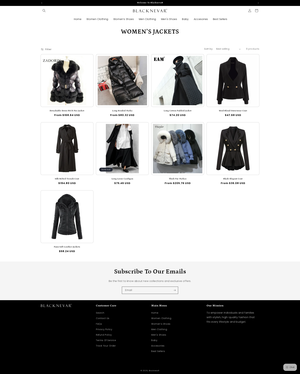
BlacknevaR (154, 370)
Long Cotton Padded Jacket (178, 111)
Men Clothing (159, 329)
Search (100, 312)
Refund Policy (104, 334)
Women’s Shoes (160, 323)
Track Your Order (106, 345)
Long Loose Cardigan (122, 179)
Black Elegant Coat (233, 179)
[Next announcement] (258, 3)
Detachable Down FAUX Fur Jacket (67, 111)
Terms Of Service (106, 340)
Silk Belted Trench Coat (67, 179)
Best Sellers (158, 351)
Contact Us (102, 318)
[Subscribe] (174, 290)
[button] (44, 10)
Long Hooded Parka (122, 111)
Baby (154, 340)
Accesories (158, 345)
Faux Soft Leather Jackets (67, 247)
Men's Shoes (158, 334)
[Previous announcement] (41, 3)
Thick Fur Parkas (178, 179)
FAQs (99, 323)
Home (154, 312)
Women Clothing (161, 318)
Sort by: (208, 48)
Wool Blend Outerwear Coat (233, 111)
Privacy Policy (104, 329)
